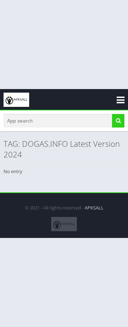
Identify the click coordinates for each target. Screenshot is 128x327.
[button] (118, 121)
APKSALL (94, 207)
